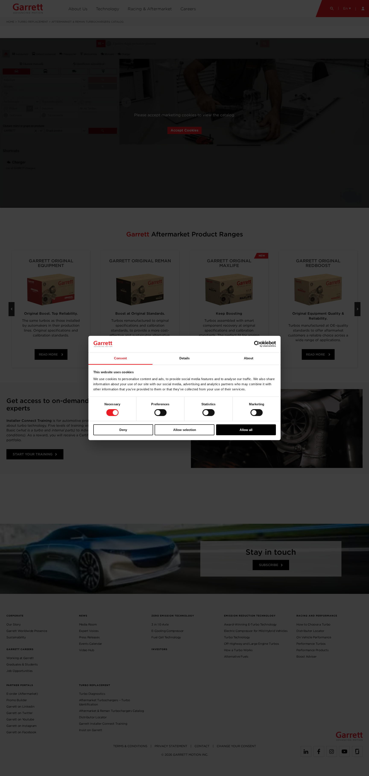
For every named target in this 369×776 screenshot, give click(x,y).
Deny (123, 430)
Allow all (246, 430)
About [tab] (248, 358)
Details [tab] (184, 358)
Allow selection (184, 430)
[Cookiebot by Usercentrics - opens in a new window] (257, 344)
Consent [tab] (120, 358)
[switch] (160, 412)
